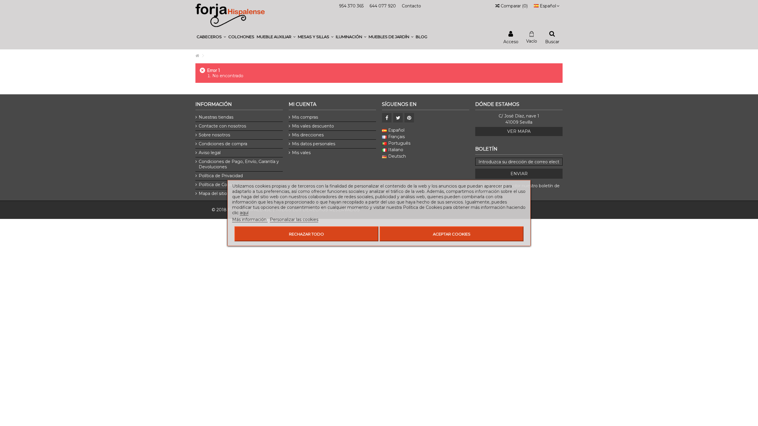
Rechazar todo (306, 234)
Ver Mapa (519, 131)
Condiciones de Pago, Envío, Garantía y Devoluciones (239, 164)
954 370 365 (351, 6)
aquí (244, 212)
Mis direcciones (308, 135)
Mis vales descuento (313, 126)
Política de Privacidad (221, 175)
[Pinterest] (409, 117)
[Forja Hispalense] (230, 15)
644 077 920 (383, 6)
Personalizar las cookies (294, 219)
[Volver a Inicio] (197, 55)
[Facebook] (386, 117)
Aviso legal (210, 152)
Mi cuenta (302, 104)
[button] (211, 36)
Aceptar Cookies (451, 234)
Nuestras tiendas (216, 117)
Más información (250, 219)
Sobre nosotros (214, 135)
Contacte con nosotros (222, 126)
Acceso (510, 41)
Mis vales (301, 152)
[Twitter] (398, 117)
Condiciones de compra (223, 143)
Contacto (411, 6)
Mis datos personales (313, 143)
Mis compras (305, 117)
